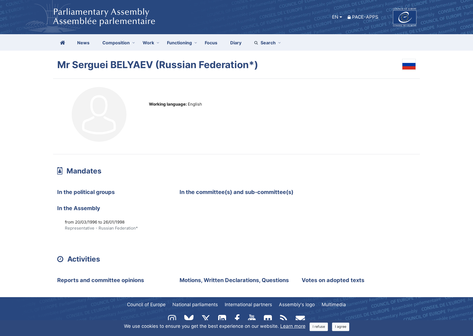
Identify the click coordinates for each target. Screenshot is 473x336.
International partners (248, 304)
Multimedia (334, 304)
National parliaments (195, 304)
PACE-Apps (365, 17)
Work (148, 42)
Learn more (292, 326)
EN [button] (335, 17)
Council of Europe (146, 304)
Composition (116, 42)
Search (268, 42)
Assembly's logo (297, 304)
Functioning (179, 42)
